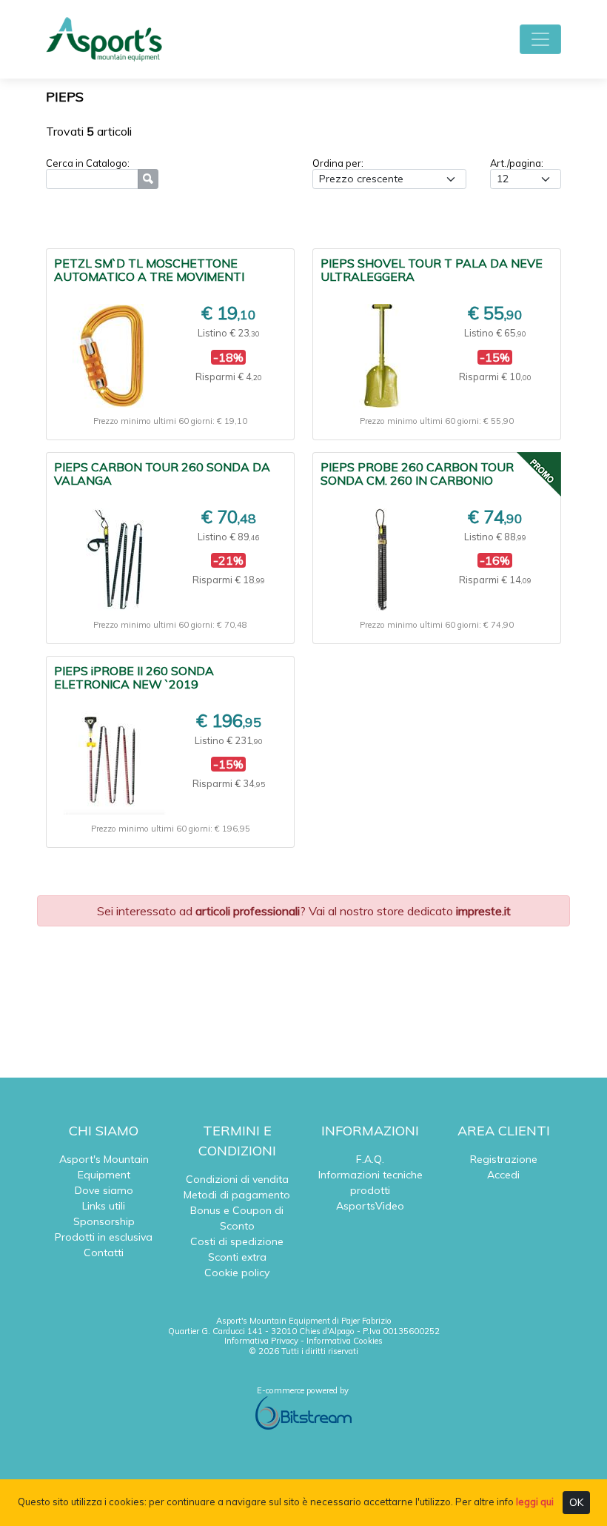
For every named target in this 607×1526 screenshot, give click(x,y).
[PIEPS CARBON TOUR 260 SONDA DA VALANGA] (115, 559)
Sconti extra (237, 1257)
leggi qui (535, 1501)
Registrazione (503, 1159)
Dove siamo (104, 1190)
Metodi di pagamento (237, 1194)
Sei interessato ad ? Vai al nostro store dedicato (304, 910)
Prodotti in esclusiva (103, 1237)
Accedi (503, 1174)
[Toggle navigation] (540, 39)
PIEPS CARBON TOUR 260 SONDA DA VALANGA (162, 474)
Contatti (104, 1252)
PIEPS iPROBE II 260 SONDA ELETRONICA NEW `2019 (134, 677)
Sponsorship (104, 1221)
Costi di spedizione (237, 1241)
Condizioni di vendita (237, 1179)
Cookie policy (236, 1272)
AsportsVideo (370, 1205)
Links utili (103, 1205)
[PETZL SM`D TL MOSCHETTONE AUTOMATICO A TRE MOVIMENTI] (114, 356)
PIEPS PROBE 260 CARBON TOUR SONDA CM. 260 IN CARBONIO (417, 474)
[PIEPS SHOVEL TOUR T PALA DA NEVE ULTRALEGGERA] (381, 356)
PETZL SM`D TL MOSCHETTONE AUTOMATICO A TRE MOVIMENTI (149, 270)
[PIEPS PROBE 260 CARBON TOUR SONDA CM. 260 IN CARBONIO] (381, 559)
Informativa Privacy (261, 1341)
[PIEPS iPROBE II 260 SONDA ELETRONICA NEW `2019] (115, 763)
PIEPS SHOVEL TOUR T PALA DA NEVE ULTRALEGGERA (432, 270)
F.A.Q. (370, 1159)
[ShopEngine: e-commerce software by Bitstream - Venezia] (303, 1412)
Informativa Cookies (344, 1341)
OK (576, 1502)
